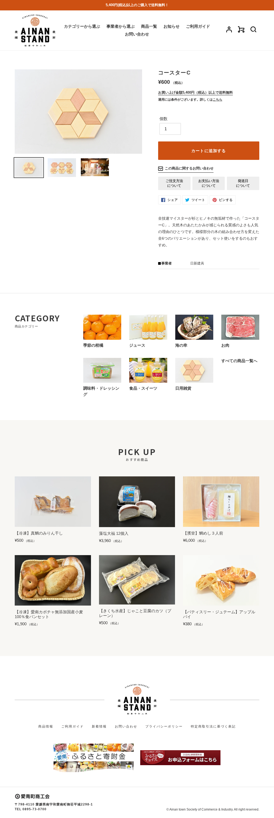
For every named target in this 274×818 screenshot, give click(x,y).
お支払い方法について (208, 183)
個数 (163, 118)
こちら (217, 99)
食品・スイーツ (143, 388)
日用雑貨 (183, 388)
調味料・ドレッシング (101, 391)
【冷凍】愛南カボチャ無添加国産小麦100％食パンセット (49, 614)
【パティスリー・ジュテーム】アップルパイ (219, 614)
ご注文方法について (174, 183)
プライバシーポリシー (164, 726)
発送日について (243, 183)
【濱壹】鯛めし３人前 (203, 533)
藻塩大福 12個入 (113, 533)
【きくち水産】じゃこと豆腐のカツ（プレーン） (135, 613)
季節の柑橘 (93, 345)
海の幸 (181, 345)
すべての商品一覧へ (239, 360)
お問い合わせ (126, 726)
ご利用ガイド (72, 726)
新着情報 (99, 726)
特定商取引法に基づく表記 (213, 726)
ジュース (137, 345)
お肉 (225, 345)
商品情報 (45, 726)
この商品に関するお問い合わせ (189, 168)
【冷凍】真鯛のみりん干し (39, 533)
